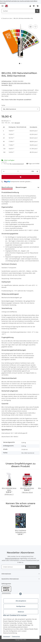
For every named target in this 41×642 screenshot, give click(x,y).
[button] (30, 6)
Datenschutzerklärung (12, 558)
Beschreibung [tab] (7, 187)
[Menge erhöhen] (37, 171)
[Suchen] (37, 11)
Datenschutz (16, 636)
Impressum (6, 636)
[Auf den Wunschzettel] (35, 27)
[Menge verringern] (4, 171)
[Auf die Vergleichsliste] (30, 27)
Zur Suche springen (23, 1)
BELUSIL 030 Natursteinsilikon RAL (19, 83)
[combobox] (20, 109)
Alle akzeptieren (21, 601)
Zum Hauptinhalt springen (8, 1)
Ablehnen (21, 612)
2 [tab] (21, 63)
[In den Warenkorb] (20, 177)
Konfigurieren (20, 606)
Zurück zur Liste (7, 18)
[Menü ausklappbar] (2, 5)
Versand (17, 123)
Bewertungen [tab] (21, 187)
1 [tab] (19, 63)
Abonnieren (32, 567)
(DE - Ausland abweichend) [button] (17, 164)
